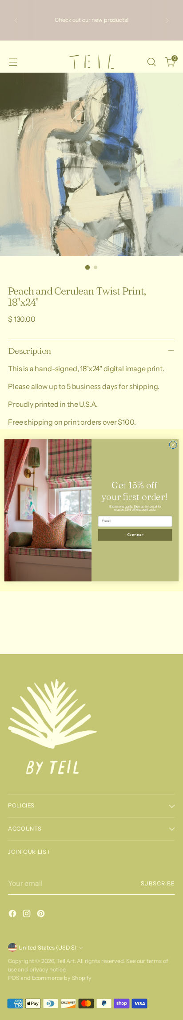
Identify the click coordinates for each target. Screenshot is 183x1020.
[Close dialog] (173, 444)
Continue (135, 534)
